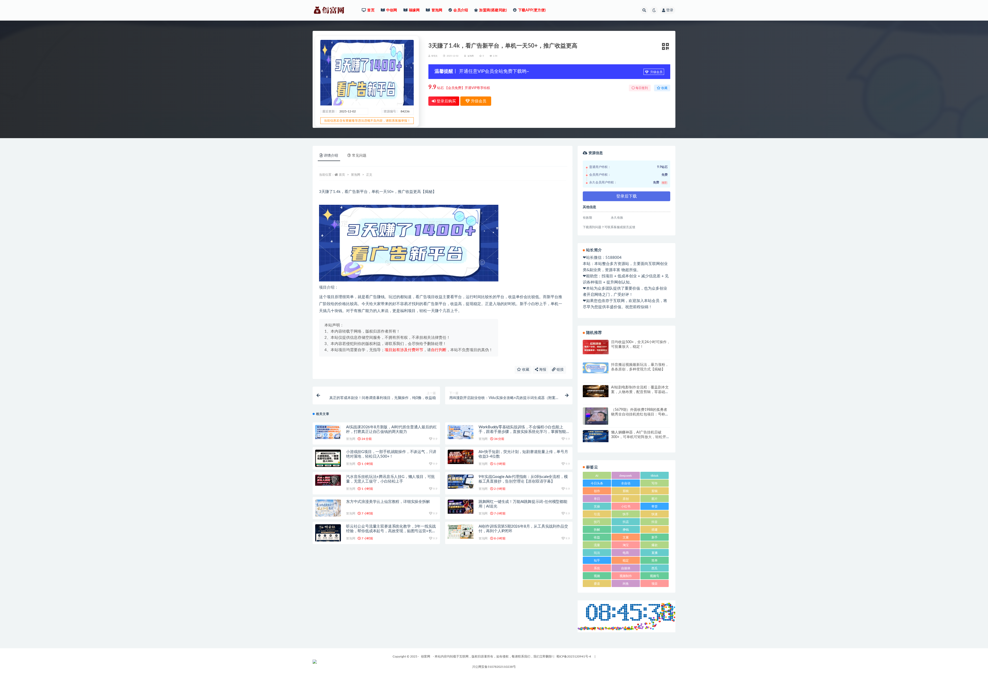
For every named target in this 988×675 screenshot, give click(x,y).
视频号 (654, 576)
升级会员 (656, 72)
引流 (597, 514)
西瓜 (654, 568)
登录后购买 (446, 101)
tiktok (654, 475)
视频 (597, 576)
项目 (654, 583)
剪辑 (654, 491)
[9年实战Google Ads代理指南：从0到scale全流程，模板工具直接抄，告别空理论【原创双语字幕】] (460, 482)
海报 (542, 369)
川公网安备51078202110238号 (494, 666)
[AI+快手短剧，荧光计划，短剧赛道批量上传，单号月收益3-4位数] (460, 457)
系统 (597, 568)
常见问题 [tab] (359, 155)
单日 (597, 498)
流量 (597, 545)
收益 (597, 537)
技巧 (597, 521)
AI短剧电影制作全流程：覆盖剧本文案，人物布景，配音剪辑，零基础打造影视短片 (640, 392)
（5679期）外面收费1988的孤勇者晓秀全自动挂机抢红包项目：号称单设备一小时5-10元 (640, 414)
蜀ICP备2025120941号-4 (573, 656)
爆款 (654, 545)
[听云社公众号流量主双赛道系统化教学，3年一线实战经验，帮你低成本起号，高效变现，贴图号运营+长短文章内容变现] (328, 534)
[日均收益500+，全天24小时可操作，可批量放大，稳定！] (595, 347)
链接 (559, 369)
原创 (626, 498)
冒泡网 (470, 56)
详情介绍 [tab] (331, 155)
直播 (654, 552)
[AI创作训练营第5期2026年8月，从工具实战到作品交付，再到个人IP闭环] (460, 531)
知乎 (597, 560)
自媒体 (625, 568)
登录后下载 (626, 196)
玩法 (597, 552)
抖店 (626, 521)
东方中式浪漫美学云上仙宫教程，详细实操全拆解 (388, 502)
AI (596, 475)
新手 (654, 537)
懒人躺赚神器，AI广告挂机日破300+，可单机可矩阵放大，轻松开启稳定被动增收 (640, 437)
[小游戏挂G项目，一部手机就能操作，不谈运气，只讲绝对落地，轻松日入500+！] (328, 458)
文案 (626, 537)
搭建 (654, 529)
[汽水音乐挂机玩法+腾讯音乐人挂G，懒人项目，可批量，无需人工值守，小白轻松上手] (328, 480)
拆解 (597, 529)
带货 (654, 506)
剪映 (626, 491)
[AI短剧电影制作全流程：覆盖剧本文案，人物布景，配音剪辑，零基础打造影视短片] (595, 391)
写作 (654, 483)
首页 (342, 174)
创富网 (425, 656)
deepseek (625, 475)
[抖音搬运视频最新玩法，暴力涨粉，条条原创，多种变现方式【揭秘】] (595, 367)
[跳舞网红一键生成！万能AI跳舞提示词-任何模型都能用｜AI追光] (460, 507)
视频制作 (626, 576)
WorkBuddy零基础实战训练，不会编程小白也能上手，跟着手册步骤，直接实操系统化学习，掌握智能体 (522, 431)
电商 (626, 552)
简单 (654, 560)
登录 (669, 10)
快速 (654, 514)
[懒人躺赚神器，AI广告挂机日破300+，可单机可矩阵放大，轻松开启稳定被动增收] (595, 436)
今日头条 (597, 483)
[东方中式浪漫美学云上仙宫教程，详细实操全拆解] (328, 509)
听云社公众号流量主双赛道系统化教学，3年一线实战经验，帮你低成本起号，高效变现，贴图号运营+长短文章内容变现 (391, 531)
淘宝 (626, 545)
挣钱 (626, 529)
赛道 (597, 583)
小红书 (625, 506)
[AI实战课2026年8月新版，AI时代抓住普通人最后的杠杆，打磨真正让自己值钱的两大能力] (328, 432)
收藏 (525, 369)
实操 (597, 506)
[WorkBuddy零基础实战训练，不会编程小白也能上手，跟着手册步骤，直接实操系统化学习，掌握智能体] (460, 432)
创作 (597, 491)
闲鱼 (626, 583)
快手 (626, 514)
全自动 (625, 483)
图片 (654, 498)
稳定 (626, 560)
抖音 (654, 521)
